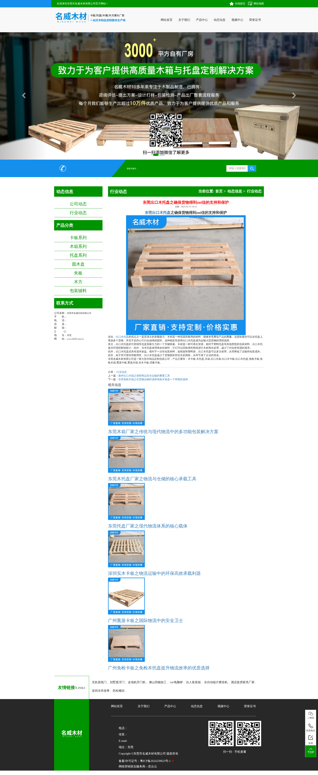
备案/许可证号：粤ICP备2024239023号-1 (145, 760)
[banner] (156, 155)
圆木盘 (78, 264)
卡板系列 (78, 237)
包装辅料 (78, 290)
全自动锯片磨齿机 (216, 682)
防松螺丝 (119, 690)
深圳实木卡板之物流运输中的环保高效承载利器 (154, 573)
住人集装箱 (193, 682)
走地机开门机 (137, 682)
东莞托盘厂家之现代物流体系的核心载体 (148, 526)
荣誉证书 (255, 19)
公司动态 (78, 203)
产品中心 (202, 19)
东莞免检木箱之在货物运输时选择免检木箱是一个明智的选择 (153, 379)
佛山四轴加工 (158, 682)
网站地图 (259, 3)
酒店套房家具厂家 (243, 682)
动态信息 (219, 19)
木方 (78, 281)
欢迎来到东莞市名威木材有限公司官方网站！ (82, 3)
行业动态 (78, 212)
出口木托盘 (122, 336)
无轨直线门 (99, 682)
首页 (219, 191)
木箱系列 (78, 246)
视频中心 (237, 19)
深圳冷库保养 (100, 690)
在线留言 (240, 3)
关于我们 (184, 19)
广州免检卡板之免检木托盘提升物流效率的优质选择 (159, 668)
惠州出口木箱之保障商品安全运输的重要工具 (144, 375)
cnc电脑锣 (176, 682)
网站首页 (166, 19)
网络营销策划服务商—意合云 (138, 766)
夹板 (78, 273)
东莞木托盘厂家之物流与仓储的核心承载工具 (152, 478)
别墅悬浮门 (117, 682)
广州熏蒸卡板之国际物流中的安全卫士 (145, 620)
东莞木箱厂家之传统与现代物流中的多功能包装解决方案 (163, 431)
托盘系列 (78, 255)
